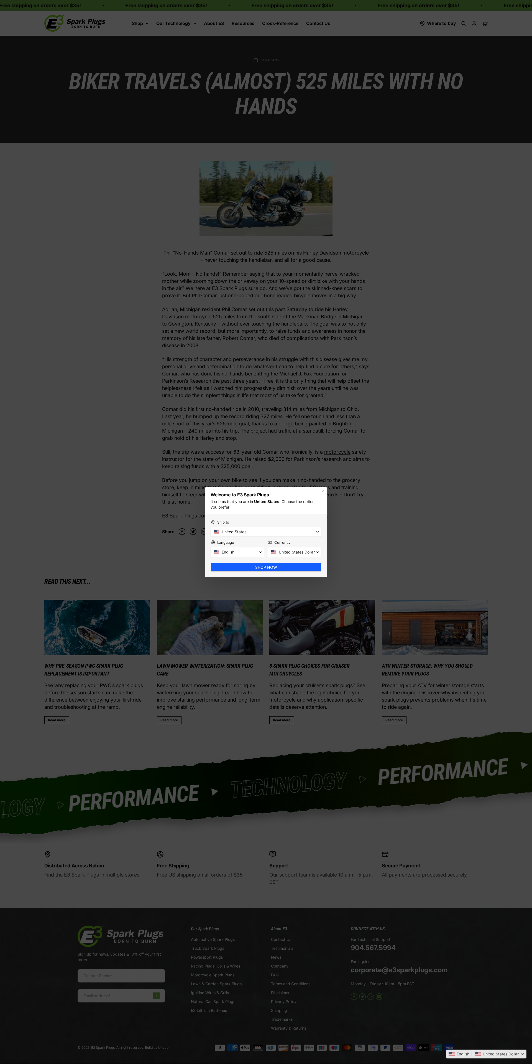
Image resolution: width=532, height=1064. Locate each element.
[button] (486, 1054)
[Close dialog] (323, 491)
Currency (282, 542)
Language (225, 542)
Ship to (223, 522)
